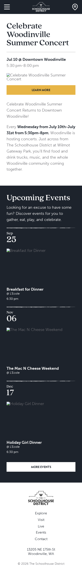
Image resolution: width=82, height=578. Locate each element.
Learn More (41, 90)
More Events (41, 467)
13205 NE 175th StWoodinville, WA (41, 551)
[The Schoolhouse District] (41, 7)
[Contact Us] (75, 7)
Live (41, 526)
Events (41, 532)
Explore (41, 513)
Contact (41, 539)
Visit (41, 520)
